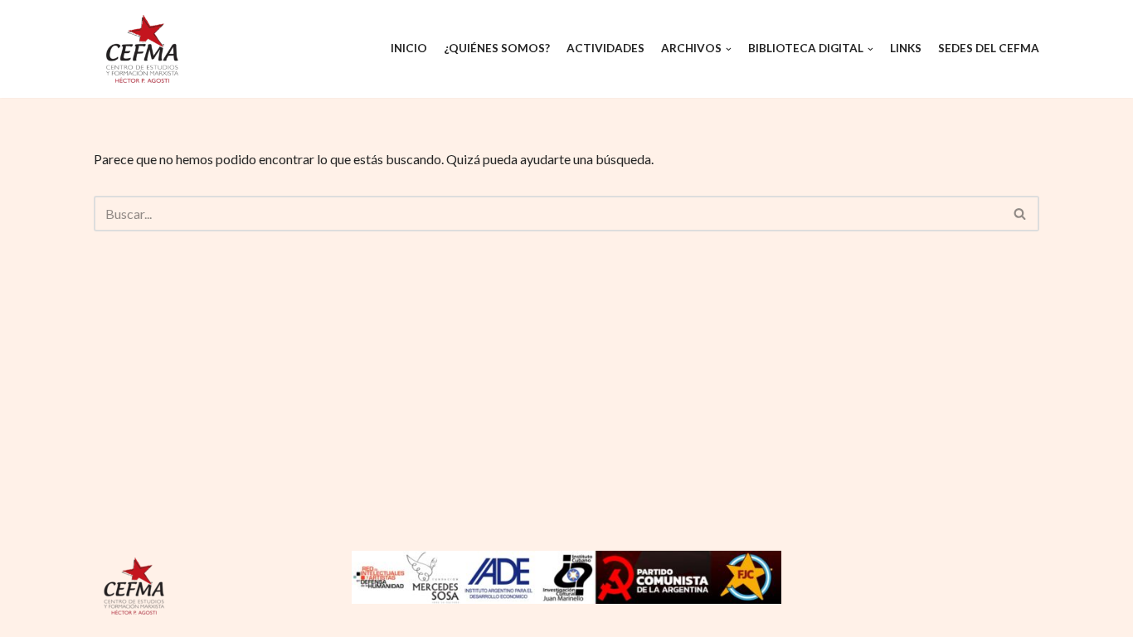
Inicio (409, 48)
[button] (1020, 213)
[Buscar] (1020, 213)
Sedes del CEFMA (988, 48)
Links (905, 48)
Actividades (605, 48)
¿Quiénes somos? (497, 48)
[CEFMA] (143, 49)
